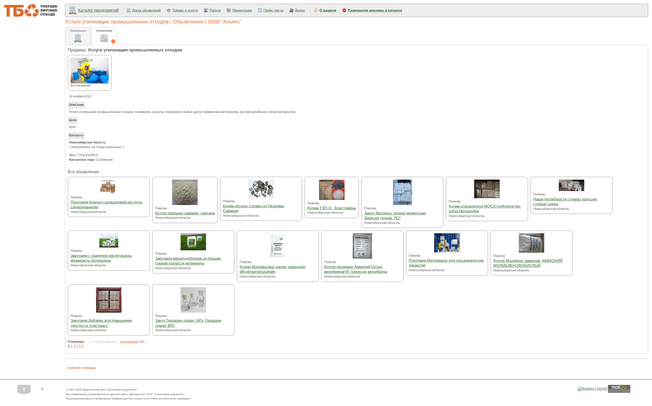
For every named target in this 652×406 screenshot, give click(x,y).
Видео (300, 10)
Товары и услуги (185, 10)
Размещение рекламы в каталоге (375, 10)
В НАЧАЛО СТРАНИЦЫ (81, 368)
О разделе (328, 10)
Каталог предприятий (98, 10)
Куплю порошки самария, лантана (185, 213)
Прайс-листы (273, 10)
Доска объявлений (146, 10)
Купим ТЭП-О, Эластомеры (331, 208)
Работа (215, 10)
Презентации (242, 10)
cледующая (129, 341)
